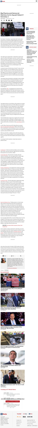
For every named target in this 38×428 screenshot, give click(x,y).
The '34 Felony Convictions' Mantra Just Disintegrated (11, 366)
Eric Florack (3, 367)
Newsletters (19, 422)
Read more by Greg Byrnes (12, 268)
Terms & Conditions (31, 422)
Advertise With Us (31, 420)
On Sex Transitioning (5, 167)
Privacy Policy (30, 423)
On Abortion (3, 149)
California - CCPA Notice (32, 425)
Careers (18, 425)
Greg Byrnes (3, 18)
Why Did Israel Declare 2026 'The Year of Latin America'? (12, 385)
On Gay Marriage (4, 154)
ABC (8, 88)
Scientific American (17, 231)
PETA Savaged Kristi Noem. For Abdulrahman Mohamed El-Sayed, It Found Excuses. (12, 347)
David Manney (3, 348)
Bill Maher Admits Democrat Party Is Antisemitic (30, 61)
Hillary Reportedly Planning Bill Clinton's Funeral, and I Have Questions (11, 308)
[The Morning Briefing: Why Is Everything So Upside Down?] (13, 280)
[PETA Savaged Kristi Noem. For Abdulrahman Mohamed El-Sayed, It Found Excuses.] (13, 338)
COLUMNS (6, 270)
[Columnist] (4, 260)
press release (19, 121)
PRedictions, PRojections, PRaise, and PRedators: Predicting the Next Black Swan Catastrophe (32, 52)
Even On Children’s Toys (5, 202)
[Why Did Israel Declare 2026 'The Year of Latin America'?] (13, 376)
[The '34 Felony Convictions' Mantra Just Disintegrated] (13, 357)
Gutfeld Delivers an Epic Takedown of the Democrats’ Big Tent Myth (11, 327)
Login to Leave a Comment (12, 401)
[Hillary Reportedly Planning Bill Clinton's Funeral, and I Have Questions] (13, 299)
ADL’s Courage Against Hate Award (7, 126)
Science (2, 232)
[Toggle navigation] (37, 1)
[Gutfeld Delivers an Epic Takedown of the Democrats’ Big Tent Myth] (13, 319)
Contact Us (18, 420)
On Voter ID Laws (4, 180)
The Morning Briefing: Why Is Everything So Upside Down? (11, 289)
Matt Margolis (3, 310)
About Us (18, 423)
